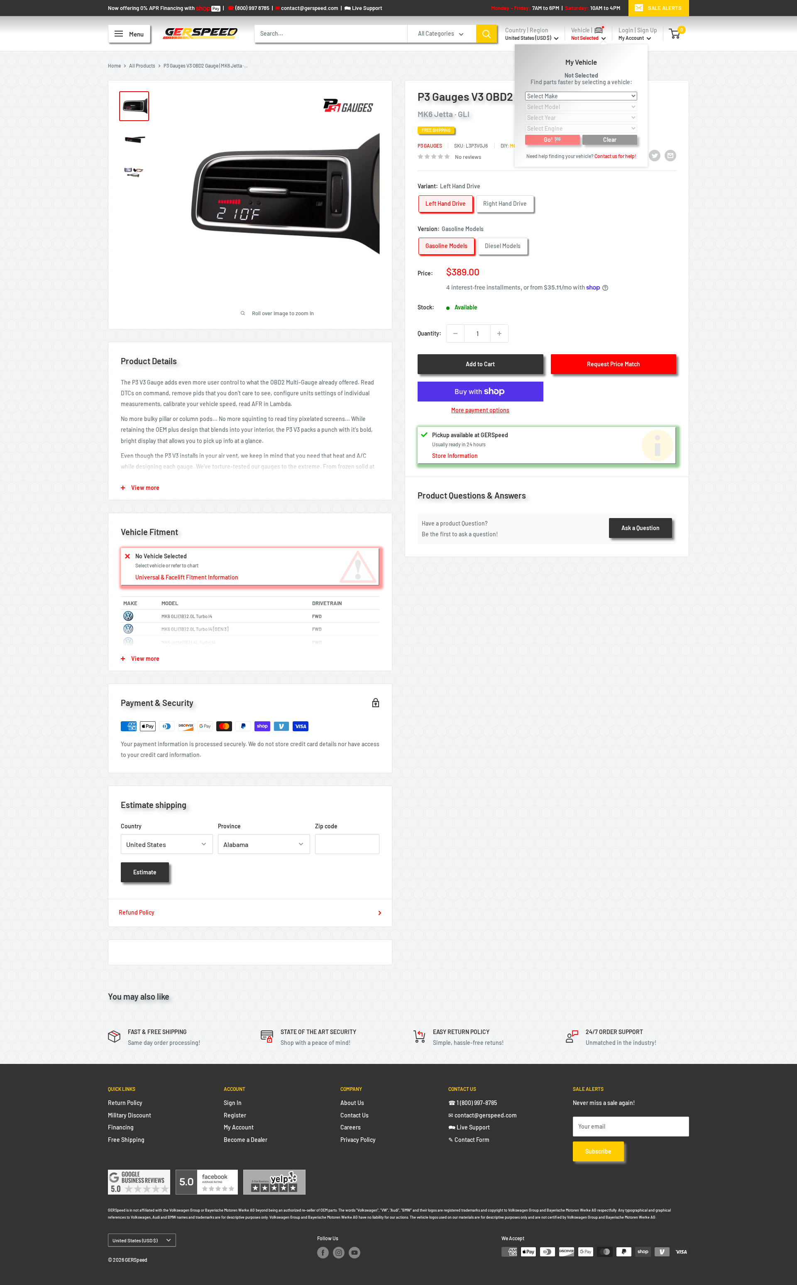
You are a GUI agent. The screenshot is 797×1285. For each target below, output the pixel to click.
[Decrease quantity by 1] (455, 333)
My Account (632, 38)
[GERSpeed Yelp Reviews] (274, 1174)
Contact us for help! (615, 155)
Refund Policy (136, 912)
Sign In (233, 1102)
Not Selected (581, 74)
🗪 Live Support (469, 1127)
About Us (352, 1102)
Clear (609, 139)
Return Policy (125, 1102)
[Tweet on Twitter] (654, 155)
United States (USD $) (134, 1240)
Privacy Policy (358, 1139)
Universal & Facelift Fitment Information (186, 577)
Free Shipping (126, 1139)
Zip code (326, 826)
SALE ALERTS (665, 8)
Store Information (455, 455)
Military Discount (129, 1115)
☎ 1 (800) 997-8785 (472, 1102)
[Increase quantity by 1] (499, 333)
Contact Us (354, 1115)
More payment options (480, 410)
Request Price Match (613, 363)
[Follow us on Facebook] (323, 1252)
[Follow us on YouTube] (354, 1252)
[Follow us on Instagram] (339, 1252)
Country (131, 826)
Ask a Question (640, 527)
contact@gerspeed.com (306, 8)
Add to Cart (480, 363)
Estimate (144, 872)
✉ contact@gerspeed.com (482, 1115)
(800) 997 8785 (248, 8)
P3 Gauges (430, 145)
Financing (121, 1127)
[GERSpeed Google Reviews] (139, 1174)
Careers (350, 1127)
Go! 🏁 (552, 139)
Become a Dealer (245, 1139)
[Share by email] (670, 155)
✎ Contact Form (468, 1139)
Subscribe (598, 1151)
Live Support (363, 8)
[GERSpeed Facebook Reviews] (207, 1174)
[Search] (486, 33)
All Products (142, 65)
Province (229, 826)
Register (235, 1115)
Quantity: (429, 333)
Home (114, 65)
